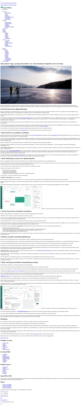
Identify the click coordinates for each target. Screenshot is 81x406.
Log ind (4, 372)
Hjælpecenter (5, 366)
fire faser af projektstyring (37, 135)
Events (6, 35)
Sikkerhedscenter (6, 357)
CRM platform (8, 12)
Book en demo (5, 61)
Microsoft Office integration (46, 250)
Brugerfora (5, 373)
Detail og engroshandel (9, 26)
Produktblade (7, 38)
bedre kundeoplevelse (44, 126)
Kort (1, 397)
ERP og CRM (7, 19)
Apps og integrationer (9, 17)
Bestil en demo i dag (4, 337)
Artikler (6, 33)
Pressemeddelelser (8, 46)
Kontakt (6, 44)
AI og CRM (7, 18)
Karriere (6, 41)
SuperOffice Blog (6, 356)
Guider (6, 34)
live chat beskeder (20, 270)
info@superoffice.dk (4, 395)
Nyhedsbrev (5, 360)
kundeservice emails (10, 270)
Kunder (4, 31)
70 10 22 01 (6, 391)
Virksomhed (7, 40)
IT (5, 21)
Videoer (6, 37)
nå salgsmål (36, 333)
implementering (55, 135)
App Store (5, 371)
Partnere (6, 43)
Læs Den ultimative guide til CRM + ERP (8, 3)
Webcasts (7, 36)
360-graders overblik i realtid (18, 154)
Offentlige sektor (8, 23)
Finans (6, 27)
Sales (6, 13)
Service (6, 14)
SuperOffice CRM (24, 130)
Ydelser (4, 28)
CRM (59, 125)
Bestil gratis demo (6, 349)
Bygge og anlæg (8, 22)
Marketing (7, 16)
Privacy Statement (3, 399)
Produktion (7, 25)
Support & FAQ (6, 369)
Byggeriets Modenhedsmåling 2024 (25, 117)
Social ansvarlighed (9, 42)
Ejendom (7, 24)
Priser (4, 29)
